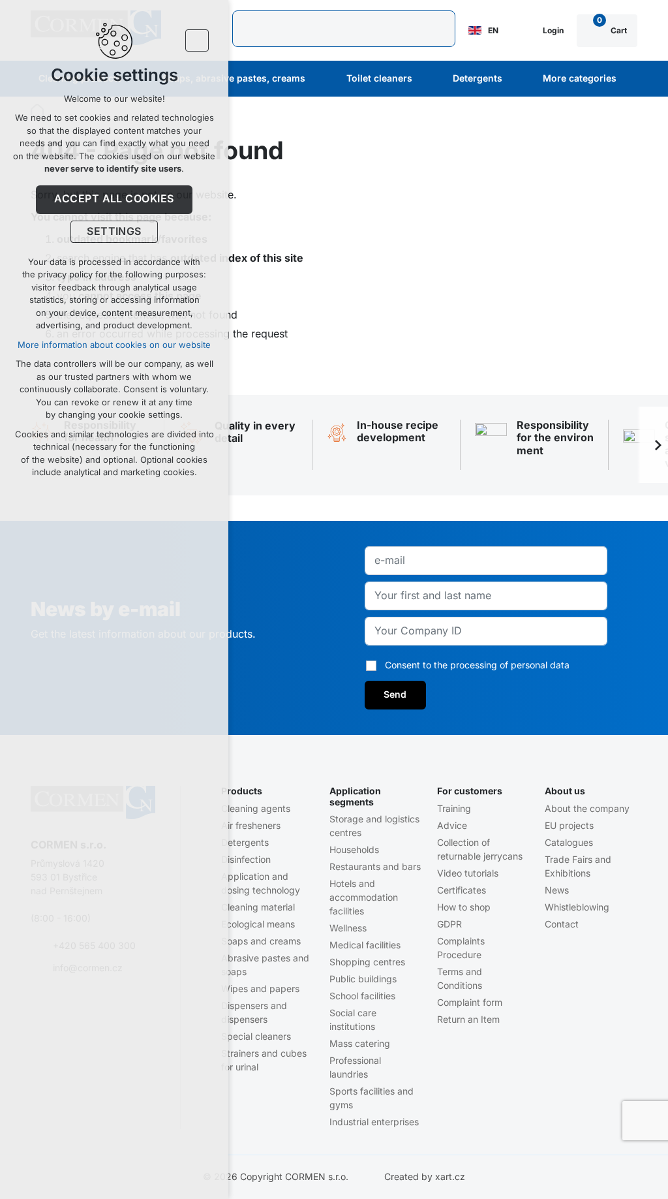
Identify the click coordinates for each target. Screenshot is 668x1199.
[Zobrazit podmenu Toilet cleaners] (430, 79)
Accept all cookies (114, 199)
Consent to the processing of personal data (477, 665)
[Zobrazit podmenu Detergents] (520, 79)
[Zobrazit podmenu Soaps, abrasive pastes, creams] (323, 79)
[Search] (343, 28)
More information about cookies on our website (114, 345)
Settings (114, 232)
